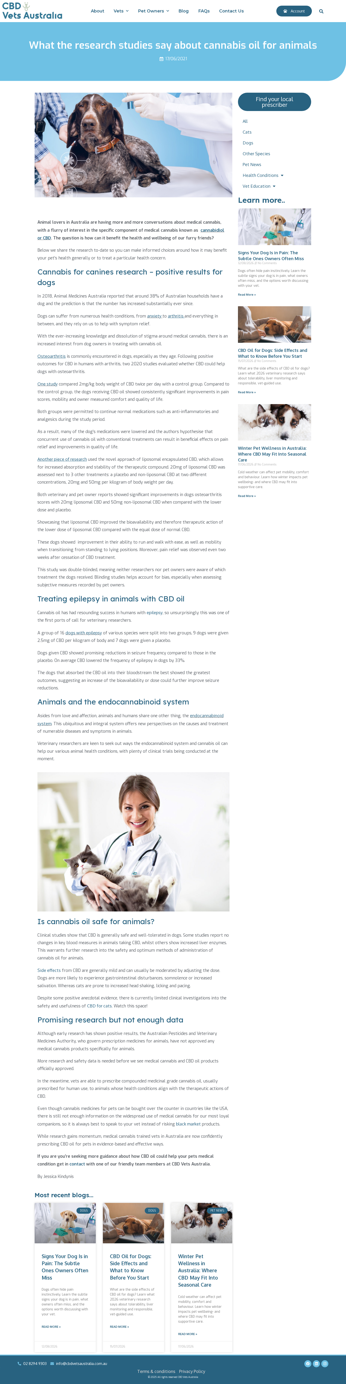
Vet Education (256, 186)
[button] (321, 11)
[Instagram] (324, 1363)
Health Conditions (260, 175)
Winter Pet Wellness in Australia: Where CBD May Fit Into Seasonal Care (198, 1270)
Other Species (256, 153)
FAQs (204, 11)
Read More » (51, 1326)
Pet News (252, 164)
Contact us (231, 11)
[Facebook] (307, 1363)
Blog (183, 11)
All (245, 121)
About (97, 11)
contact (77, 1163)
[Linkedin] (316, 1363)
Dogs (248, 142)
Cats (247, 132)
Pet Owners (151, 11)
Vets (119, 11)
